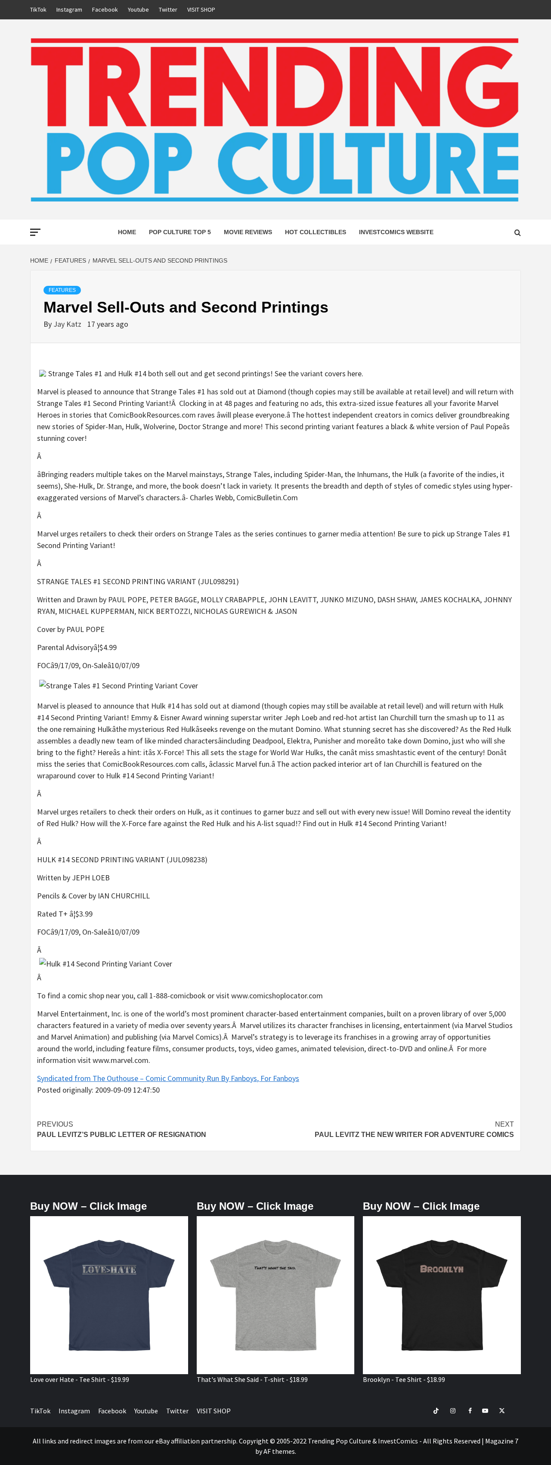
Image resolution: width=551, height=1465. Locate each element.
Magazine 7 (501, 1441)
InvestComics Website (396, 232)
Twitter (168, 9)
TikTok (38, 9)
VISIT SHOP (201, 9)
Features (62, 290)
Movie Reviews (248, 232)
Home (127, 232)
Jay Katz (68, 324)
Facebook (105, 9)
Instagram (69, 9)
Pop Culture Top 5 (180, 232)
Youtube (138, 9)
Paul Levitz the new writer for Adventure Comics (414, 1129)
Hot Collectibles (315, 232)
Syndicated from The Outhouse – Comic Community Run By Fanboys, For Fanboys (168, 1078)
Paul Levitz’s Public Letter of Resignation (121, 1129)
